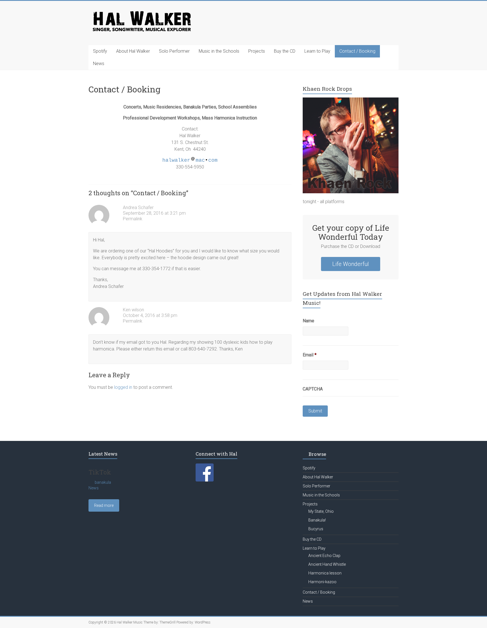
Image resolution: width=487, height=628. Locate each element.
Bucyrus (315, 529)
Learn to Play (317, 51)
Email (309, 355)
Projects (256, 51)
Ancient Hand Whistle (327, 564)
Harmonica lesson (325, 573)
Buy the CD (284, 51)
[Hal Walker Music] (141, 12)
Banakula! (317, 520)
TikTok (99, 472)
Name (308, 320)
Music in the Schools (219, 51)
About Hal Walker (133, 51)
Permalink (132, 218)
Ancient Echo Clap (324, 555)
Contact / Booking (357, 51)
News (98, 63)
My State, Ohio (321, 511)
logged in (123, 387)
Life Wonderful (350, 264)
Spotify (100, 51)
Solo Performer (174, 51)
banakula (103, 482)
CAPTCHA (313, 389)
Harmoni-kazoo (322, 582)
